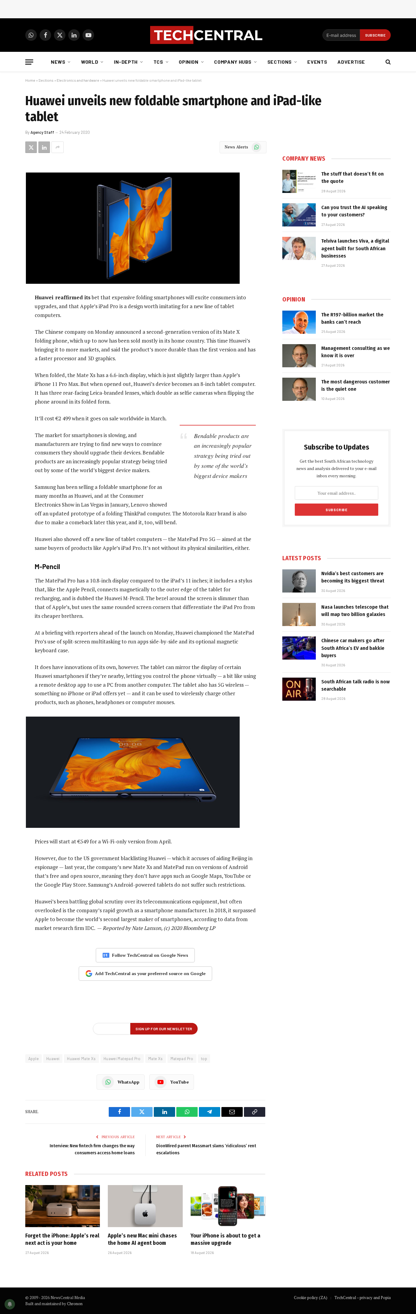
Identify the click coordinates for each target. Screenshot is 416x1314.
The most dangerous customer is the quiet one (355, 385)
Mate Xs (155, 1058)
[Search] (387, 62)
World (89, 62)
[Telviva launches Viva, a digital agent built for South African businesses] (299, 248)
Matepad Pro (182, 1058)
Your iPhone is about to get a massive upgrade (225, 1239)
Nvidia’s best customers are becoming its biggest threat (352, 577)
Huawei (52, 1058)
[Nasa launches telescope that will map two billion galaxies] (299, 614)
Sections (279, 62)
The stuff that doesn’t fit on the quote (352, 177)
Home (30, 80)
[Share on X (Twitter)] (31, 147)
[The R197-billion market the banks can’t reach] (299, 322)
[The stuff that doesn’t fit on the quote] (299, 181)
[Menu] (29, 62)
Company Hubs (233, 62)
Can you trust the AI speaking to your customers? (354, 211)
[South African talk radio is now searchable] (299, 689)
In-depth (126, 62)
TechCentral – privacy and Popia (362, 1297)
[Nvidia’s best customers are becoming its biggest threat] (299, 581)
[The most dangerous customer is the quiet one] (299, 389)
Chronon (75, 1303)
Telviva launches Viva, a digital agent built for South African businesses (355, 248)
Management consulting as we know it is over (355, 352)
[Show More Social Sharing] (57, 147)
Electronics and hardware (78, 80)
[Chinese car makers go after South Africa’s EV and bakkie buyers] (299, 648)
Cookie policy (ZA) (310, 1297)
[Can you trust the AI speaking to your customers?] (299, 214)
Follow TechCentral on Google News (150, 955)
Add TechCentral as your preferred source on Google (150, 973)
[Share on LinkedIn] (44, 147)
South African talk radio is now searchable (355, 685)
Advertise (351, 62)
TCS (158, 62)
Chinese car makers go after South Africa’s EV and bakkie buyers (352, 648)
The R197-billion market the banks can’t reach (352, 318)
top (204, 1058)
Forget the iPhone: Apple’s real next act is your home (62, 1239)
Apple (33, 1058)
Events (317, 62)
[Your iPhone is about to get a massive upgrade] (228, 1206)
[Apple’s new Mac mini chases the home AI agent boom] (145, 1206)
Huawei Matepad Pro (122, 1058)
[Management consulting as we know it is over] (299, 355)
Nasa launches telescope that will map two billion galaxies (355, 611)
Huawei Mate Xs (81, 1058)
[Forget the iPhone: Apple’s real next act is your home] (62, 1206)
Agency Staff (42, 132)
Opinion (188, 62)
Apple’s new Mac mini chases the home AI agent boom (142, 1239)
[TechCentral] (208, 35)
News (58, 62)
